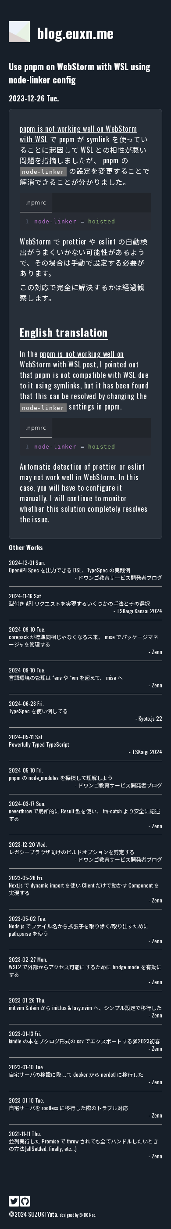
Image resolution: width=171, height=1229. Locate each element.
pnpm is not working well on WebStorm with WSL (72, 359)
